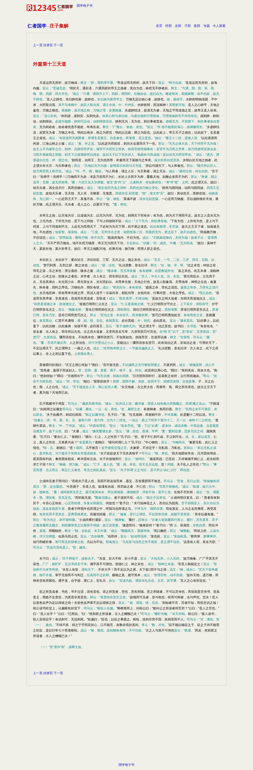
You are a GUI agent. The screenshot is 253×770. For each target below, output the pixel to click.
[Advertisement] (126, 730)
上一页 (37, 45)
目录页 (48, 45)
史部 (178, 25)
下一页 (58, 45)
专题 (206, 25)
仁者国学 (36, 25)
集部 (197, 25)
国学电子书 (85, 5)
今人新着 (219, 25)
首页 (159, 25)
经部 (168, 25)
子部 (187, 25)
